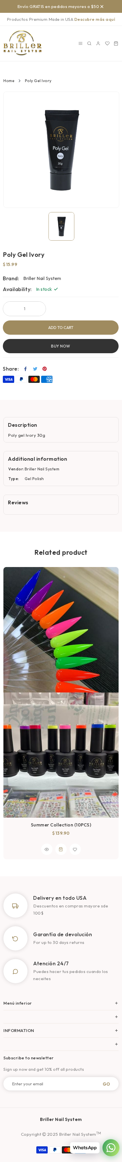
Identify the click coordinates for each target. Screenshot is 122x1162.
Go (106, 1083)
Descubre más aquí (94, 19)
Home (8, 81)
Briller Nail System (42, 469)
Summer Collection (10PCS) (61, 825)
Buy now (60, 346)
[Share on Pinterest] (44, 368)
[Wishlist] (107, 43)
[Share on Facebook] (25, 368)
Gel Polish (34, 478)
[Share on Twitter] (35, 368)
